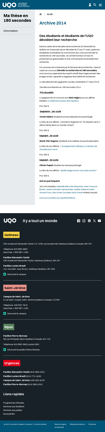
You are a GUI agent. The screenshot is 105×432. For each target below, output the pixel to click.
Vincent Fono (45, 192)
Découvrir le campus (16, 274)
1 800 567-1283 (20, 252)
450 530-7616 (20, 305)
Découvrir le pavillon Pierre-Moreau (23, 349)
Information (11, 30)
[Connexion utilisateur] (90, 4)
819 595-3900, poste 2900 (26, 344)
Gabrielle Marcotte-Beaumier (69, 186)
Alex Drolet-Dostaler (61, 192)
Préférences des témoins (77, 424)
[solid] (5, 274)
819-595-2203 (38, 372)
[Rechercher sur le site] (94, 4)
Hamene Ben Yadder (70, 189)
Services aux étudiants (13, 406)
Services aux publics (12, 410)
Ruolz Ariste (77, 192)
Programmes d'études (13, 402)
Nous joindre (9, 414)
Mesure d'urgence (60, 424)
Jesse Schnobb (53, 189)
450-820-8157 (38, 380)
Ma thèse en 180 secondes (17, 18)
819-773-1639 (34, 376)
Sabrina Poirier (87, 189)
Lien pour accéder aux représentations (57, 198)
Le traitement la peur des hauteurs (63, 100)
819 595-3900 (20, 249)
